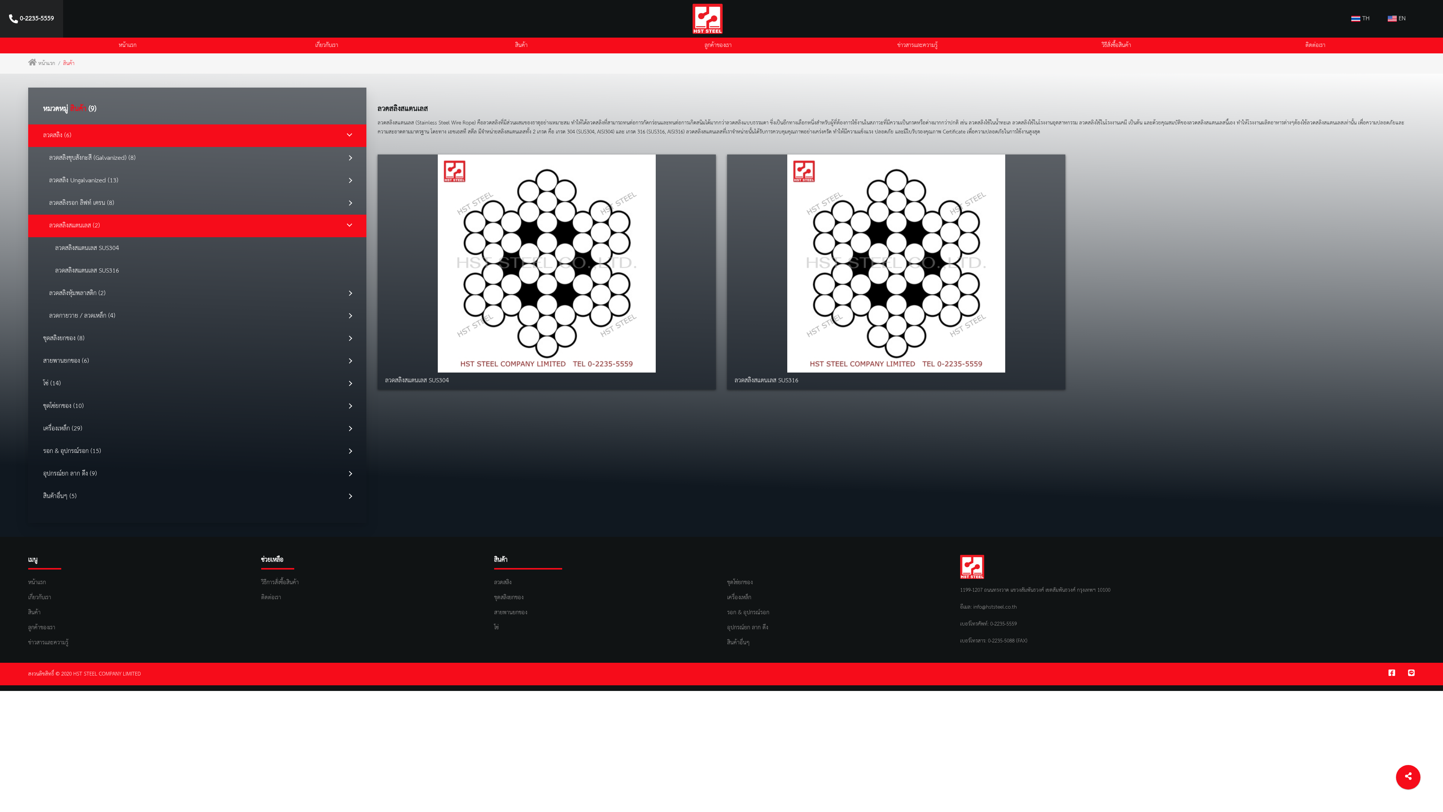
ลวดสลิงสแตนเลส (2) (74, 226)
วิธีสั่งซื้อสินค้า (1116, 45)
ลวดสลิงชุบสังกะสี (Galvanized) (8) (92, 158)
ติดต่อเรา (1315, 45)
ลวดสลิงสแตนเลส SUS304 (87, 248)
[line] (1411, 674)
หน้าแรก (127, 45)
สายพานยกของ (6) (66, 361)
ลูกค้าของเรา (718, 45)
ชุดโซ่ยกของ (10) (63, 406)
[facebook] (1392, 674)
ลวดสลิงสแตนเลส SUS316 (87, 271)
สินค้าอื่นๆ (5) (60, 496)
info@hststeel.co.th (995, 607)
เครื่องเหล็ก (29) (62, 429)
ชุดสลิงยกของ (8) (64, 338)
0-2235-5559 (1003, 624)
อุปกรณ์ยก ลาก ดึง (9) (70, 474)
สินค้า (521, 45)
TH (1365, 18)
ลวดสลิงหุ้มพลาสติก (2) (77, 293)
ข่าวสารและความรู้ (917, 45)
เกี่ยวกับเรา (326, 45)
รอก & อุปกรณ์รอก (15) (72, 451)
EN (1401, 18)
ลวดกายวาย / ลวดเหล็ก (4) (82, 316)
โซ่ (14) (52, 383)
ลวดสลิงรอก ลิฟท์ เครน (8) (81, 203)
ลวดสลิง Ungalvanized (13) (83, 180)
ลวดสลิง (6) (57, 135)
